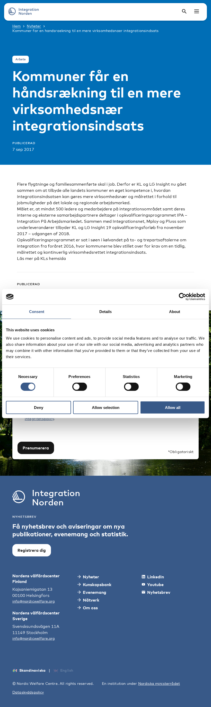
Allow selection (105, 407)
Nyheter (34, 26)
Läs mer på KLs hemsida (41, 258)
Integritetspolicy (39, 418)
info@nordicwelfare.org (33, 601)
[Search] (184, 11)
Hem (16, 26)
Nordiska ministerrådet (159, 683)
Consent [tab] (36, 311)
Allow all (172, 407)
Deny (38, 407)
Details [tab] (105, 311)
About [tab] (174, 311)
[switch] (79, 387)
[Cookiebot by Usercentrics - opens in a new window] (182, 297)
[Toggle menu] (196, 11)
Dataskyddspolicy (28, 692)
